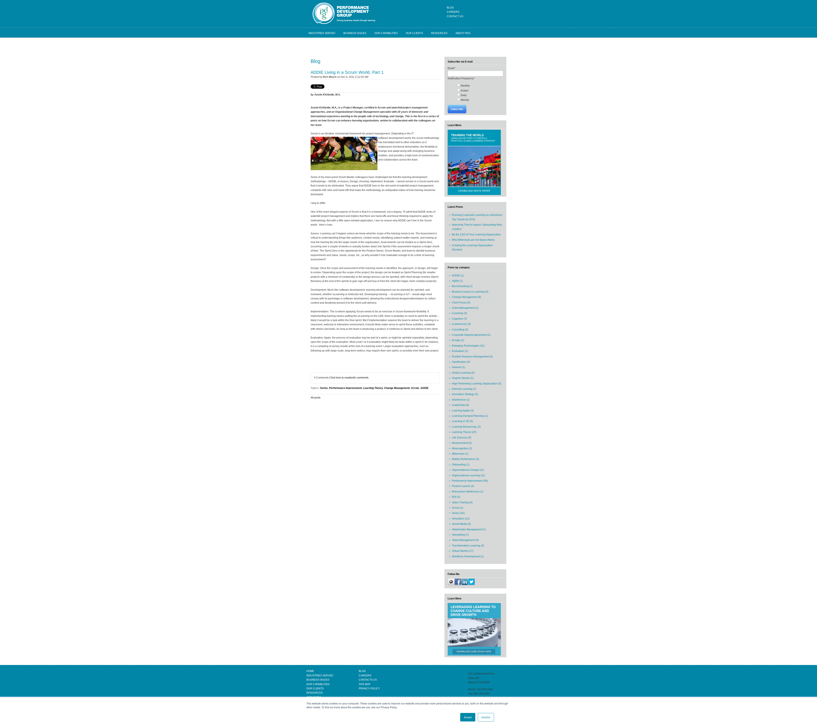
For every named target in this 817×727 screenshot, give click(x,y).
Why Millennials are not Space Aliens (473, 239)
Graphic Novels (463, 378)
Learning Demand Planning (470, 415)
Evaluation (460, 351)
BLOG (362, 671)
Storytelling (460, 534)
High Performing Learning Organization (476, 383)
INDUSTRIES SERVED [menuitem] (322, 33)
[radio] (479, 85)
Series (324, 388)
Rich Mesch (329, 76)
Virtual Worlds (462, 550)
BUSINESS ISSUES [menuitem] (354, 33)
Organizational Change (468, 469)
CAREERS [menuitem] (453, 11)
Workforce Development (468, 556)
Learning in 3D (462, 421)
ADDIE (424, 388)
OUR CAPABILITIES (318, 684)
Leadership (460, 405)
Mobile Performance (465, 459)
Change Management (397, 388)
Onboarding (461, 464)
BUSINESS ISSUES (317, 679)
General (458, 367)
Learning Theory (373, 388)
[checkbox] (475, 92)
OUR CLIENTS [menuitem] (414, 33)
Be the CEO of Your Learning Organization (476, 234)
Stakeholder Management (469, 529)
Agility (457, 280)
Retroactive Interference (467, 491)
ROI (456, 496)
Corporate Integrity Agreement (471, 334)
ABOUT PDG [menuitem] (463, 33)
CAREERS (365, 675)
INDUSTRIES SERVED (319, 675)
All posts (315, 397)
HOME (310, 671)
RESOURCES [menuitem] (439, 33)
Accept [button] (468, 717)
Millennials (460, 453)
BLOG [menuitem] (450, 7)
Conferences (461, 324)
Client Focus (461, 302)
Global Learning (463, 372)
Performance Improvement (345, 388)
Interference (461, 399)
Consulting (460, 329)
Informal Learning (464, 388)
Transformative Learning (468, 545)
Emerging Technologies (468, 345)
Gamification (461, 361)
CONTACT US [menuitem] (455, 16)
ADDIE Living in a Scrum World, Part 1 (347, 72)
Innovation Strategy (465, 394)
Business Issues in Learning (470, 291)
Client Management (465, 307)
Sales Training (462, 502)
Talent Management (465, 540)
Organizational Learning (468, 475)
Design (458, 340)
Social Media (461, 523)
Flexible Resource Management (472, 356)
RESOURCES (314, 692)
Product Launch (463, 486)
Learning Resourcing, (466, 426)
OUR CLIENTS (315, 688)
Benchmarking (462, 286)
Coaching (459, 313)
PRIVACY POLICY (369, 688)
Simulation (461, 518)
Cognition (459, 318)
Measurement (462, 442)
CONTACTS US (368, 679)
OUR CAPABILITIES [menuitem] (386, 33)
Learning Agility (463, 410)
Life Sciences (461, 437)
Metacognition (462, 448)
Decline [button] (485, 717)
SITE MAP (364, 684)
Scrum (415, 388)
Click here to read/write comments (349, 377)
